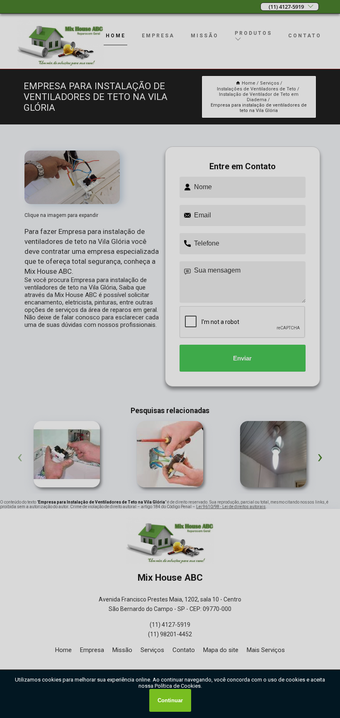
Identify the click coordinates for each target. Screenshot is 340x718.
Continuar (170, 700)
